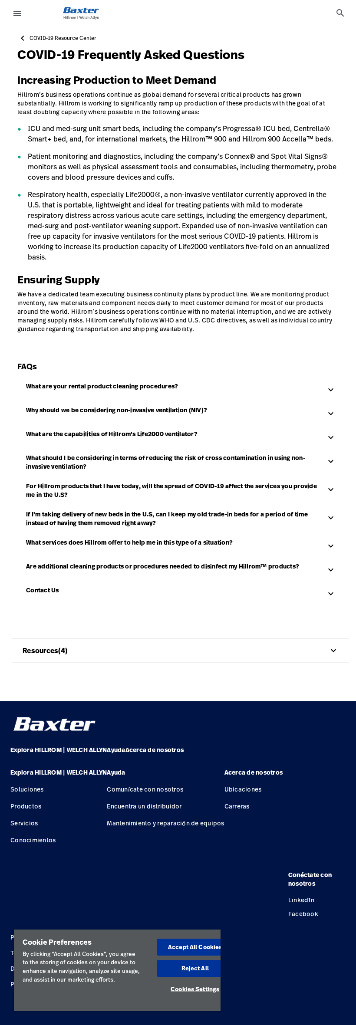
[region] (117, 970)
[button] (58, 776)
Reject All (195, 968)
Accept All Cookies (195, 947)
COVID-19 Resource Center (63, 38)
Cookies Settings (195, 989)
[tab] (340, 13)
